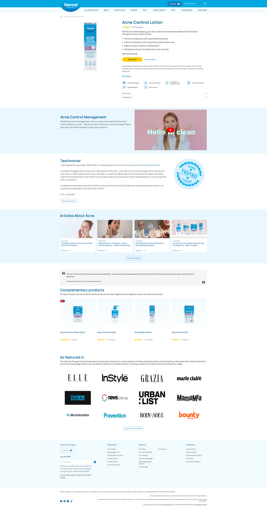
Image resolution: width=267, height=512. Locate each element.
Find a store (111, 449)
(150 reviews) (139, 27)
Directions (126, 93)
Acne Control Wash (106, 332)
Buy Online (132, 59)
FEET (145, 10)
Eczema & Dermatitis (194, 455)
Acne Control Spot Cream (148, 165)
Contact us (162, 449)
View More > (127, 76)
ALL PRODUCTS (91, 10)
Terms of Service (113, 465)
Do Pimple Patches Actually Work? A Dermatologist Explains (150, 244)
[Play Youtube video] (171, 130)
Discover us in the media (133, 428)
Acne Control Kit (180, 332)
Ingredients (127, 97)
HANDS (134, 10)
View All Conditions (193, 461)
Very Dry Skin (191, 449)
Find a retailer (150, 59)
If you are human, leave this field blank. (75, 476)
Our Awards (143, 455)
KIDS (173, 10)
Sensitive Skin (191, 452)
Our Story (142, 449)
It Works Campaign (146, 458)
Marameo (198, 505)
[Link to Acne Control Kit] (189, 314)
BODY (106, 10)
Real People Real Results (145, 462)
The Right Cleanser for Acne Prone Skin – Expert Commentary (77, 244)
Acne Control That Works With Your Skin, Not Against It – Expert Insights (189, 244)
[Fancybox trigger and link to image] (90, 46)
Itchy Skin (190, 458)
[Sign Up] (95, 462)
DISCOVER (202, 10)
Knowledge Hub (113, 452)
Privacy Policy (112, 458)
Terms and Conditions (81, 471)
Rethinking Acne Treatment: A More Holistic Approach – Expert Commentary (114, 244)
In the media (143, 467)
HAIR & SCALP (159, 10)
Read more (65, 250)
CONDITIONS (186, 10)
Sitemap (204, 505)
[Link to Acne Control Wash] (114, 314)
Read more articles (133, 258)
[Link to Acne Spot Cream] (152, 314)
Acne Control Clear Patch (72, 332)
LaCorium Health (166, 505)
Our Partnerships (145, 452)
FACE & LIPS (120, 10)
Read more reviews (68, 201)
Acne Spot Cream (143, 332)
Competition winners (115, 455)
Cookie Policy (112, 461)
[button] (205, 3)
